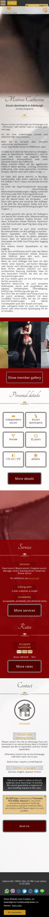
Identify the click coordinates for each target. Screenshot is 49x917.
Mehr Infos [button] (17, 906)
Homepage (24, 723)
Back (12, 2)
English (42, 5)
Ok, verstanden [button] (14, 912)
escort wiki (34, 578)
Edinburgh (37, 105)
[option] (24, 53)
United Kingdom (24, 108)
